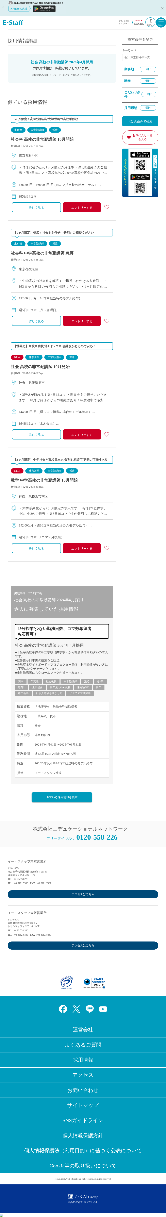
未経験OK (83, 687)
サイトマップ (83, 1105)
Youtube (103, 1009)
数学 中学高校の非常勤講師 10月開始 (44, 480)
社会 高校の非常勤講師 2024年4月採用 (49, 645)
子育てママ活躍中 (80, 693)
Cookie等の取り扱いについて (83, 1165)
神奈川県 (34, 357)
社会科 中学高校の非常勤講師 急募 (42, 253)
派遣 (55, 129)
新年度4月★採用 (60, 687)
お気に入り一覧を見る (142, 137)
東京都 (18, 129)
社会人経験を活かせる (49, 693)
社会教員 (51, 681)
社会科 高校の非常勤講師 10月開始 (42, 139)
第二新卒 (23, 693)
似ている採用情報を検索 (62, 797)
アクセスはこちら (83, 894)
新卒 (98, 687)
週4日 (100, 681)
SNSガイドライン (83, 1120)
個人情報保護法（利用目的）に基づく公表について (83, 1150)
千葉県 (35, 681)
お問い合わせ (83, 1090)
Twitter (76, 1009)
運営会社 (83, 1029)
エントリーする (82, 207)
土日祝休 (37, 687)
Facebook (63, 1009)
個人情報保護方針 (83, 1135)
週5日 (21, 687)
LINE (90, 1009)
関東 (20, 681)
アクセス (83, 1075)
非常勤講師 (37, 129)
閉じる (162, 8)
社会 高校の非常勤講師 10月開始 (40, 366)
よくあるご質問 (83, 1045)
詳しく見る (36, 207)
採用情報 (83, 1060)
